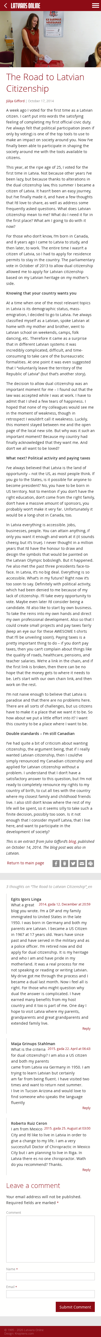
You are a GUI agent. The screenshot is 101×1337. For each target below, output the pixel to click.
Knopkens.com (24, 1333)
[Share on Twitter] (73, 863)
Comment (13, 1212)
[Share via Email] (81, 863)
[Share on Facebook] (56, 863)
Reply (86, 1028)
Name (12, 1269)
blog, (73, 841)
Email (11, 1287)
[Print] (90, 863)
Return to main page (25, 862)
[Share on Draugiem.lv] (64, 863)
